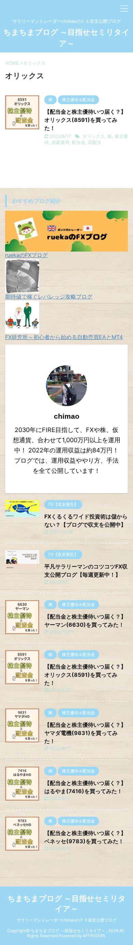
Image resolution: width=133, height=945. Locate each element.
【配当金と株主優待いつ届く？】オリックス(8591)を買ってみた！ (85, 119)
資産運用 (60, 142)
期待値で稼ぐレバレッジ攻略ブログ (48, 296)
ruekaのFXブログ (26, 255)
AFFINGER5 (94, 935)
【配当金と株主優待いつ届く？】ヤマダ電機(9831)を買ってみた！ (85, 732)
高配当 (94, 142)
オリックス (94, 136)
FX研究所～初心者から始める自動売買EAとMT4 (64, 337)
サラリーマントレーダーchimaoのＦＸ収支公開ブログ (67, 920)
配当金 (78, 142)
